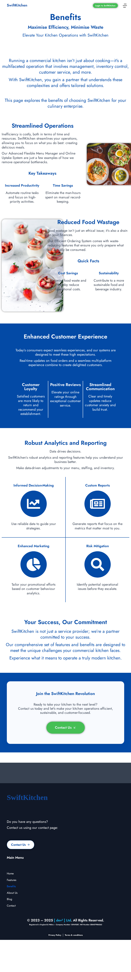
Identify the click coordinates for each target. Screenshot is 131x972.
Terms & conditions (74, 935)
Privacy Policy (54, 935)
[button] (125, 5)
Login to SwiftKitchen (105, 5)
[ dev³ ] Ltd (62, 920)
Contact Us (63, 727)
